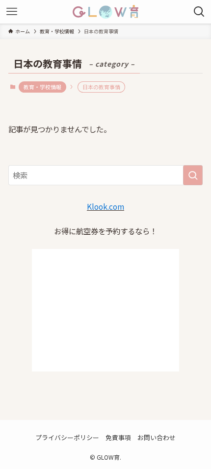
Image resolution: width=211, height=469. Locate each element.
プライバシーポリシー (67, 437)
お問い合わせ (156, 437)
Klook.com (105, 206)
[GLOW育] (105, 12)
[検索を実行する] (193, 175)
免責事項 (118, 437)
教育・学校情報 (42, 87)
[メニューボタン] (12, 12)
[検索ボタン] (199, 12)
